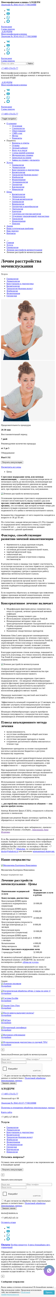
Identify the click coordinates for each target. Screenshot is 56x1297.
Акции (10, 226)
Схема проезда (8, 29)
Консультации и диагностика (25, 170)
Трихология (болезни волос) (25, 175)
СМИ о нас (17, 133)
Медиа (15, 136)
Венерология (18, 204)
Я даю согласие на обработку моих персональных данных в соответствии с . (26, 1078)
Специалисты (18, 128)
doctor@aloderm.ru (9, 851)
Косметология (18, 172)
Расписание (6, 26)
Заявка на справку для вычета (26, 160)
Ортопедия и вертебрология (25, 206)
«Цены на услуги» (30, 962)
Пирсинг (16, 223)
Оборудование (18, 131)
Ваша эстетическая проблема (20, 228)
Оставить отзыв (8, 1222)
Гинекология (18, 165)
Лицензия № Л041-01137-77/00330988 (18, 5)
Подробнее (6, 986)
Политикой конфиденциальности (15, 1293)
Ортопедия (17, 184)
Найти (30, 64)
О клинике (12, 123)
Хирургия (16, 211)
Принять (49, 1292)
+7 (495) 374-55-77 (9, 68)
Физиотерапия (18, 179)
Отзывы (15, 145)
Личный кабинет (20, 148)
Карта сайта (6, 1112)
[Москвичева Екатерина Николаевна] (19, 865)
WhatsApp (20, 849)
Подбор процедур (19, 1245)
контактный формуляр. (44, 851)
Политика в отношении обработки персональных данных (28, 1107)
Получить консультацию (12, 462)
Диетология (17, 209)
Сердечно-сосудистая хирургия (26, 214)
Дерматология (18, 167)
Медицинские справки (22, 155)
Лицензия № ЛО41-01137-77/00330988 (19, 36)
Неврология (17, 189)
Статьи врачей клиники (23, 153)
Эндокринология (20, 182)
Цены (9, 192)
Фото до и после (19, 150)
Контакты (11, 233)
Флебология (17, 177)
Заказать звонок (8, 1083)
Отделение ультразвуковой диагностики (30, 216)
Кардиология (18, 187)
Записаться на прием (21, 157)
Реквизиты (17, 138)
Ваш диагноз (12, 231)
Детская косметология (22, 199)
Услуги (10, 162)
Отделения (17, 126)
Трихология (17, 219)
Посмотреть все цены (11, 467)
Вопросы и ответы (20, 143)
